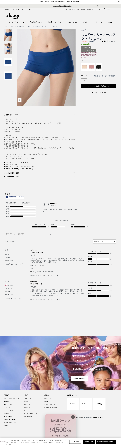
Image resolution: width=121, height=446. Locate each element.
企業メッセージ (8, 404)
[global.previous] (27, 5)
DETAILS (11, 114)
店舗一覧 (6, 425)
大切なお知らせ (8, 416)
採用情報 (6, 413)
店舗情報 (83, 9)
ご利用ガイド (27, 398)
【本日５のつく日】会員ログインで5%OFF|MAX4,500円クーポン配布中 (59, 2)
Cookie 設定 (75, 442)
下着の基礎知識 (28, 416)
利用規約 (46, 401)
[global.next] (98, 5)
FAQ (25, 410)
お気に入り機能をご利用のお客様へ (62, 6)
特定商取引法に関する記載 (50, 407)
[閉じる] (118, 442)
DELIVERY (12, 172)
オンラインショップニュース (31, 413)
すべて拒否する (89, 442)
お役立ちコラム (91, 9)
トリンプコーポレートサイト (11, 398)
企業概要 (6, 401)
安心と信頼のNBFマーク (10, 419)
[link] (73, 404)
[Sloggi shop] (28, 10)
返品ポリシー (47, 398)
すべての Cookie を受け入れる (106, 442)
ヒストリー (7, 407)
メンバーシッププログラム (11, 422)
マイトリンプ (75, 9)
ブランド (68, 9)
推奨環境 (26, 401)
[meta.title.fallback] (12, 16)
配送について (27, 404)
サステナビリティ (8, 410)
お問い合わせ (27, 407)
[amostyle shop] (19, 9)
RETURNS (12, 176)
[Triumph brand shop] (8, 9)
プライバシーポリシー (49, 404)
